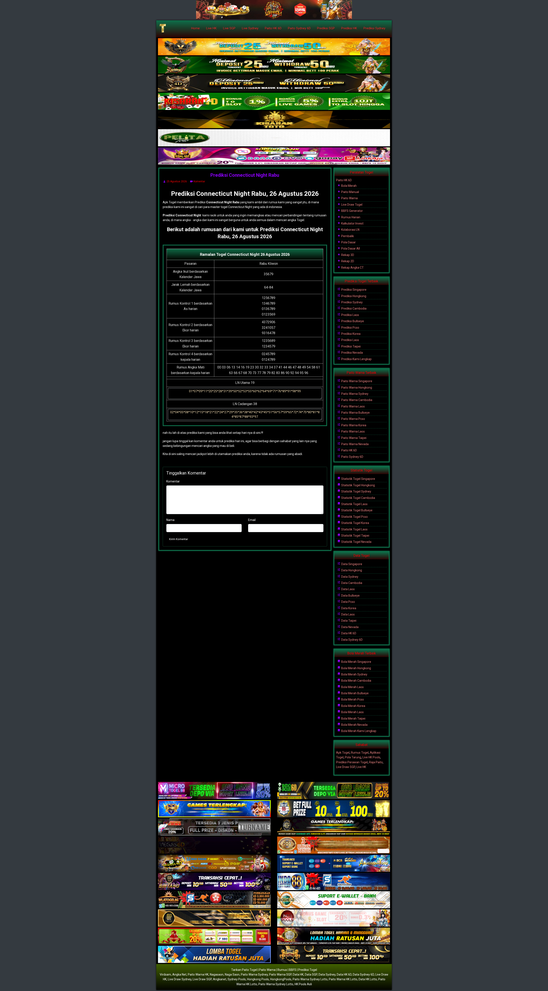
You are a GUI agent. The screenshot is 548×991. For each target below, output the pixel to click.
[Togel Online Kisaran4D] (274, 101)
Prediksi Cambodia (353, 308)
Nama (170, 520)
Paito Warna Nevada (355, 444)
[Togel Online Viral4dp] (274, 156)
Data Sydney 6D (352, 639)
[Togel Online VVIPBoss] (274, 47)
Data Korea (348, 608)
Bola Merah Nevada (354, 724)
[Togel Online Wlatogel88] (214, 900)
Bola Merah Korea (353, 706)
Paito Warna (349, 198)
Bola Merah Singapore (356, 661)
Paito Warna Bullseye (355, 412)
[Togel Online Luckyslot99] (333, 809)
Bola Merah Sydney (354, 674)
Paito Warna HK (198, 974)
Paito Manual (350, 192)
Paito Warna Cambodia (356, 400)
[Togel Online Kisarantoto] (274, 119)
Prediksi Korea (350, 333)
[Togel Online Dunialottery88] (333, 845)
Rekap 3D (347, 255)
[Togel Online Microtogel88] (214, 790)
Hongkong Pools (258, 979)
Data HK (298, 974)
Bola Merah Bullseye (355, 693)
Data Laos (348, 589)
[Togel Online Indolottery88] (333, 881)
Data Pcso (348, 601)
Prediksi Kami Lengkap (356, 359)
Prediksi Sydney (374, 28)
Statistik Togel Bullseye (356, 510)
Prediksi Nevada (352, 352)
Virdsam (165, 974)
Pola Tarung (353, 757)
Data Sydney (349, 576)
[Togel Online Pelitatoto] (274, 138)
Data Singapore (351, 564)
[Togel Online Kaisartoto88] (214, 936)
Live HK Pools (371, 757)
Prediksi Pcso (350, 327)
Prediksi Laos (350, 315)
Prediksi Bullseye (352, 321)
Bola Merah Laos (352, 687)
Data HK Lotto (368, 979)
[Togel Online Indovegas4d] (333, 954)
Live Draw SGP (345, 767)
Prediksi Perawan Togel (352, 762)
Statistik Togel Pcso (354, 516)
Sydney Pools (237, 979)
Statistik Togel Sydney (356, 491)
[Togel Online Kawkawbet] (214, 827)
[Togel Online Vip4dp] (333, 827)
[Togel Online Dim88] (274, 65)
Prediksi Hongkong (353, 296)
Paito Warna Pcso (353, 419)
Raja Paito (376, 762)
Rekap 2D (347, 261)
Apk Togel (343, 752)
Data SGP (311, 974)
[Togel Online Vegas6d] (214, 845)
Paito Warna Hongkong (356, 387)
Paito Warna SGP (280, 974)
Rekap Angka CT (352, 267)
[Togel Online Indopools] (333, 918)
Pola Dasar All (350, 248)
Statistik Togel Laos (354, 504)
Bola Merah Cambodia (356, 680)
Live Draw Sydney (179, 979)
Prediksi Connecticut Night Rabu (244, 175)
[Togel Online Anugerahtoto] (333, 863)
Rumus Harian (350, 217)
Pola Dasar (348, 242)
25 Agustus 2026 (177, 181)
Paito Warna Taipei (353, 438)
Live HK (211, 28)
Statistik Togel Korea (355, 523)
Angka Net (179, 974)
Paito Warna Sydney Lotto (310, 979)
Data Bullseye (350, 595)
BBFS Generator (352, 211)
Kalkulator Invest (352, 223)
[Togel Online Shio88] (333, 936)
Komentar (199, 181)
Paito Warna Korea (353, 425)
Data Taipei (348, 620)
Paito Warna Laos (353, 406)
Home (195, 28)
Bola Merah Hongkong (356, 668)
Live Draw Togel (351, 204)
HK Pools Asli (303, 984)
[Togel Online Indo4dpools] (214, 954)
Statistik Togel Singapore (358, 479)
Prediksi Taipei (351, 346)
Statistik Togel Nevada (356, 541)
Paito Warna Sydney (354, 393)
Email (252, 520)
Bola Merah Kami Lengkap (358, 731)
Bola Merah (349, 185)
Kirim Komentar (178, 539)
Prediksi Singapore (353, 289)
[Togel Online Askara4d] (214, 863)
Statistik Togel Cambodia (358, 498)
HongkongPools (280, 979)
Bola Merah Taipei (353, 718)
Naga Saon (232, 974)
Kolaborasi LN (350, 229)
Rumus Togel (360, 752)
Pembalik (347, 236)
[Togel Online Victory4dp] (214, 809)
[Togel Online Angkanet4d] (333, 900)
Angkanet (219, 979)
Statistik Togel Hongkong (358, 485)
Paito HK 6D (273, 28)
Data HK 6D (348, 633)
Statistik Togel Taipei (355, 535)
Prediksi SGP (326, 28)
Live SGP (229, 28)
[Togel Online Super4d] (274, 83)
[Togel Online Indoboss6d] (333, 790)
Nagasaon (216, 974)
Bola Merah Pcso (352, 699)
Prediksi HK (349, 28)
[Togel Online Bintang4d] (214, 881)
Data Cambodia (351, 583)
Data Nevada (350, 627)
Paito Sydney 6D (299, 28)
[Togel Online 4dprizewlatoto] (214, 918)
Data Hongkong (351, 570)
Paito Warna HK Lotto (343, 979)
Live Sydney (250, 28)
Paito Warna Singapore (356, 381)
